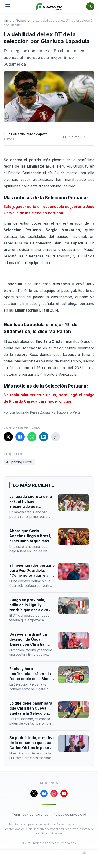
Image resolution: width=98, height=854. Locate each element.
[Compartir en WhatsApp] (31, 436)
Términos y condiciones (30, 814)
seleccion (23, 20)
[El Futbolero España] (49, 6)
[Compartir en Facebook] (20, 436)
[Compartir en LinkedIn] (43, 436)
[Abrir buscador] (90, 6)
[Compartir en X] (8, 436)
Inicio (7, 20)
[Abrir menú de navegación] (8, 6)
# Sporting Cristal (19, 462)
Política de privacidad (70, 814)
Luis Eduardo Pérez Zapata (26, 134)
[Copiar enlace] (55, 436)
